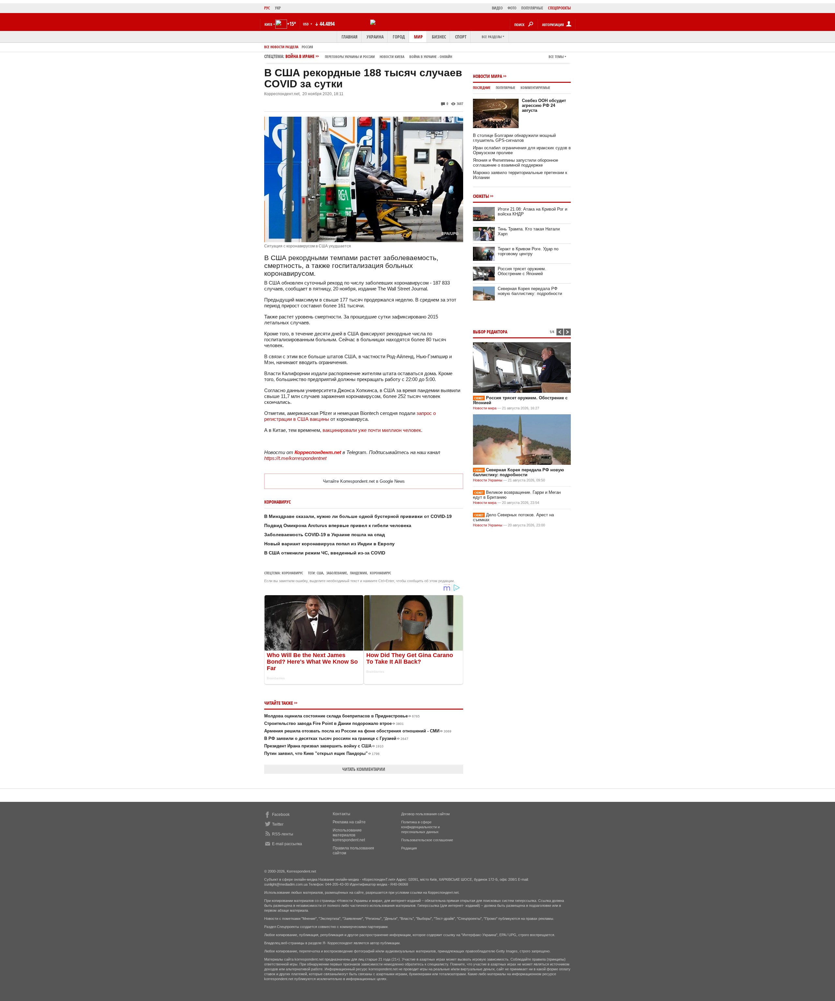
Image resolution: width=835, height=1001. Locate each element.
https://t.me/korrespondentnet (295, 458)
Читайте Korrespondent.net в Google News (364, 481)
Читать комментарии (363, 769)
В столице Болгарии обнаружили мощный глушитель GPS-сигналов (514, 138)
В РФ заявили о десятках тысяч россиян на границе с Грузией (336, 738)
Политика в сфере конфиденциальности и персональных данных (420, 827)
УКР (278, 8)
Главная (349, 37)
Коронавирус (292, 572)
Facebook (281, 814)
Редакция (409, 848)
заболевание (336, 572)
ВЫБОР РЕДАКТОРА (490, 332)
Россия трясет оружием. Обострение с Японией (522, 271)
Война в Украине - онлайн (430, 56)
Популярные (505, 87)
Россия (307, 46)
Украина (375, 37)
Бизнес (439, 37)
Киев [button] (268, 24)
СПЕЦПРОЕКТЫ (559, 8)
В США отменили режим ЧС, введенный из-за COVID (324, 552)
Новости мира (487, 76)
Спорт (460, 37)
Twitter (277, 824)
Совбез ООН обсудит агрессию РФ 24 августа (544, 105)
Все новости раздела (281, 46)
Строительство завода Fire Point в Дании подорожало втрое (334, 723)
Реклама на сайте (349, 822)
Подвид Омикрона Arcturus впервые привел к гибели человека (337, 525)
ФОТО (512, 8)
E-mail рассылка (287, 844)
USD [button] (306, 24)
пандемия (358, 572)
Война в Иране (368, 56)
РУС (267, 8)
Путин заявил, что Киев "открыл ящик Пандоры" (322, 753)
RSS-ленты (282, 834)
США (320, 572)
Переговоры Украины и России (350, 56)
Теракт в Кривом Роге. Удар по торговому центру (528, 251)
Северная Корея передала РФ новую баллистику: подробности (530, 291)
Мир (418, 37)
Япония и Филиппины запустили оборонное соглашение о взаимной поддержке (515, 163)
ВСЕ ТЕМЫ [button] (556, 56)
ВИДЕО (497, 8)
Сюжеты (481, 196)
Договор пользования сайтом (425, 814)
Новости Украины (487, 480)
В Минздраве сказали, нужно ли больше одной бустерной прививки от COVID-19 (358, 516)
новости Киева (392, 56)
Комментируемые (535, 87)
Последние (482, 87)
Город (399, 37)
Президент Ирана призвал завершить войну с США (324, 745)
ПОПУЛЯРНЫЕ (532, 8)
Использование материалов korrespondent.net (349, 835)
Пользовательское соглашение (427, 840)
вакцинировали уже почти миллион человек (372, 430)
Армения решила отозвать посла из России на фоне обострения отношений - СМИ (357, 731)
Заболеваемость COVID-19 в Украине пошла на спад (324, 534)
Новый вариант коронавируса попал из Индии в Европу (329, 543)
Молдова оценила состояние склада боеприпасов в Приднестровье (342, 716)
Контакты (341, 814)
